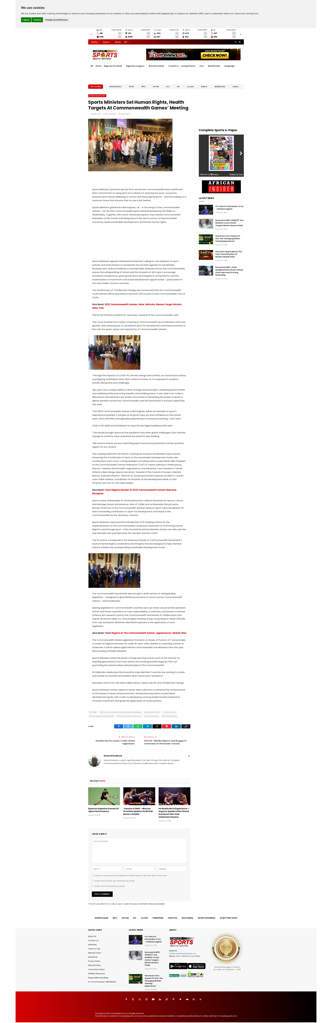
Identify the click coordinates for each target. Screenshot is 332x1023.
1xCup (131, 87)
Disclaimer (93, 957)
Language (229, 66)
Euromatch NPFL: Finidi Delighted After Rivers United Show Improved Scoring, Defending (229, 271)
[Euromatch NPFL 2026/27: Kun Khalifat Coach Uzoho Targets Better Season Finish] (206, 224)
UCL (168, 87)
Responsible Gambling (98, 977)
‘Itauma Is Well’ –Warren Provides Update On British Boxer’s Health (138, 811)
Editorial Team (94, 953)
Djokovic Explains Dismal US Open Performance (103, 810)
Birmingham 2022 (152, 712)
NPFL (143, 87)
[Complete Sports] (105, 55)
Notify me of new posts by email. (110, 886)
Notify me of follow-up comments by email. (115, 881)
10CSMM (92, 712)
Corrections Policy (96, 969)
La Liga (190, 87)
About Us (92, 936)
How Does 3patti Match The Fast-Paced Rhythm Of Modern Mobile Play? (228, 254)
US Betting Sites (228, 918)
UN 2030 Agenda (169, 716)
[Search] (239, 42)
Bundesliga (220, 87)
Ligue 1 (236, 87)
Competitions (188, 66)
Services (106, 42)
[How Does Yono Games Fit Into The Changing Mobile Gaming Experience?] (206, 239)
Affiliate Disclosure (96, 973)
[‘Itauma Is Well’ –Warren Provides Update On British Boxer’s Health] (139, 796)
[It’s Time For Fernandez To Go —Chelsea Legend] (206, 210)
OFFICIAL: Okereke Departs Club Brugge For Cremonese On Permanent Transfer (165, 742)
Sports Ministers (152, 716)
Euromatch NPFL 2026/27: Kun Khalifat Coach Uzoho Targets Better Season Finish (229, 223)
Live (202, 66)
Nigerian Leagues (135, 66)
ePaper (118, 42)
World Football (156, 66)
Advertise (92, 944)
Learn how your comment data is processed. (144, 904)
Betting (94, 42)
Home (99, 66)
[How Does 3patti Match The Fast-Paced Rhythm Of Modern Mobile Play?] (206, 255)
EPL (178, 87)
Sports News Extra (97, 96)
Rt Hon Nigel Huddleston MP (101, 716)
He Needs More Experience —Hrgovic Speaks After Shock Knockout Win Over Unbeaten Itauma (174, 812)
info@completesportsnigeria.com (182, 953)
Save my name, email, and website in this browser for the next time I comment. (131, 875)
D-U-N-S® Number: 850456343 (102, 982)
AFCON (156, 87)
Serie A (204, 87)
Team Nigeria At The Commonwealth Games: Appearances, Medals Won (145, 633)
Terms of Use (94, 948)
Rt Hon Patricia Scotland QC (129, 716)
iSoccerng (187, 918)
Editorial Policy (94, 965)
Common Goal (169, 712)
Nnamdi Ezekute (113, 755)
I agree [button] (26, 20)
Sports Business (206, 918)
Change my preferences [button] (56, 20)
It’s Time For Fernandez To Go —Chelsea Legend (229, 207)
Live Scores (95, 87)
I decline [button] (37, 20)
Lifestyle (172, 918)
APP (125, 42)
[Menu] (92, 66)
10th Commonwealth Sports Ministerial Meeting (120, 712)
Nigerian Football (113, 66)
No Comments (111, 114)
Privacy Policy (94, 961)
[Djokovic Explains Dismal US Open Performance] (104, 796)
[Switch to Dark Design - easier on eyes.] (235, 42)
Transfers (173, 66)
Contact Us (93, 940)
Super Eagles (115, 87)
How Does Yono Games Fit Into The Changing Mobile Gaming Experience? (227, 238)
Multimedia (214, 66)
